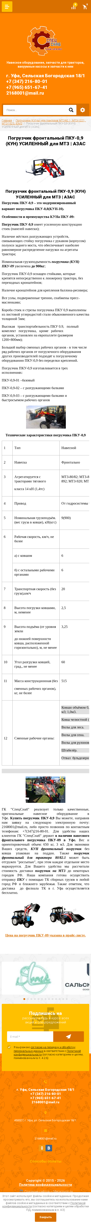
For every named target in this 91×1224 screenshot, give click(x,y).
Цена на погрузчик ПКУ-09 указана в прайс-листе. (45, 935)
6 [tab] (42, 999)
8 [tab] (49, 999)
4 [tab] (35, 999)
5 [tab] (38, 999)
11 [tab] (60, 999)
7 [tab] (45, 999)
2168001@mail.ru (25, 93)
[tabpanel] (31, 978)
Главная (7, 120)
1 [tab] (24, 999)
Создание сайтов (37, 1191)
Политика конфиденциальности (45, 1185)
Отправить (68, 1036)
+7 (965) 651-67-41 (26, 87)
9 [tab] (52, 999)
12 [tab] (63, 999)
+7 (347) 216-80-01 (26, 81)
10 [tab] (56, 999)
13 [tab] (67, 999)
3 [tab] (31, 999)
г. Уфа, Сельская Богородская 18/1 (45, 75)
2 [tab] (28, 999)
